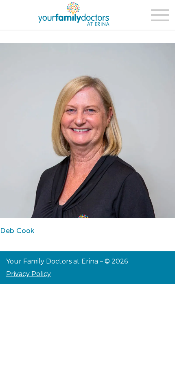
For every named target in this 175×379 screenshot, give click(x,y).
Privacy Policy (28, 274)
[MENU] (159, 15)
